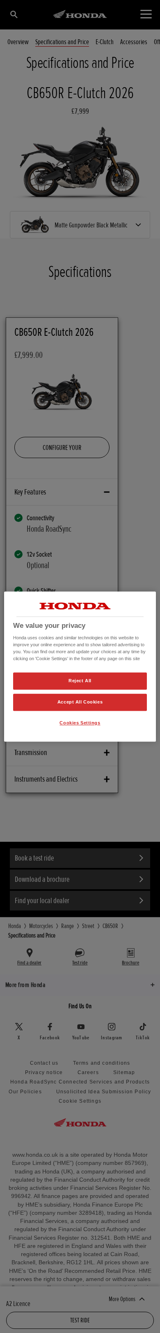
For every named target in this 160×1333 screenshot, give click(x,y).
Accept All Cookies (80, 701)
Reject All (80, 681)
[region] (80, 666)
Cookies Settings (79, 722)
